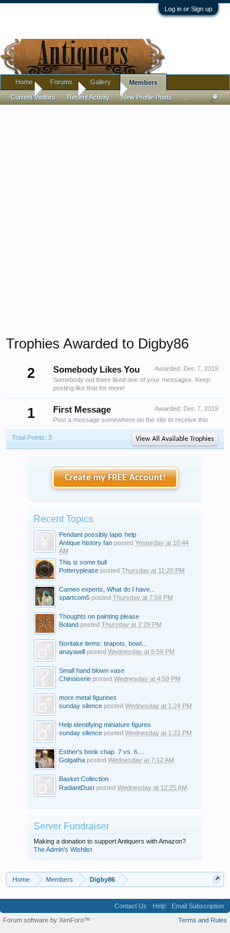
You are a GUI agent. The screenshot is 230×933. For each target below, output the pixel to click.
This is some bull (83, 562)
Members (143, 82)
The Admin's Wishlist (63, 849)
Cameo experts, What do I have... (107, 589)
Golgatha (72, 759)
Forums (61, 81)
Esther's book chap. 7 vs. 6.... (101, 751)
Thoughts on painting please (99, 616)
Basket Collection (84, 778)
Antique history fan (85, 542)
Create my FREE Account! (115, 478)
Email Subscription (198, 905)
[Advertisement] (115, 217)
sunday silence (80, 705)
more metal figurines (88, 697)
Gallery (100, 81)
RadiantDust (76, 787)
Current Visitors (33, 97)
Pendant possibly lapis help (97, 534)
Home (23, 81)
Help (159, 905)
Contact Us (130, 905)
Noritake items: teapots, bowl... (103, 643)
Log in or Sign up (188, 8)
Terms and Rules (202, 920)
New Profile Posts (146, 97)
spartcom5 (74, 597)
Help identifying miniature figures (105, 724)
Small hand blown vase (91, 670)
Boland (68, 624)
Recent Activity (88, 97)
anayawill (72, 651)
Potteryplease (78, 570)
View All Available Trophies (175, 439)
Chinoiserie (75, 678)
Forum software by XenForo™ (46, 920)
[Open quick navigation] (217, 879)
